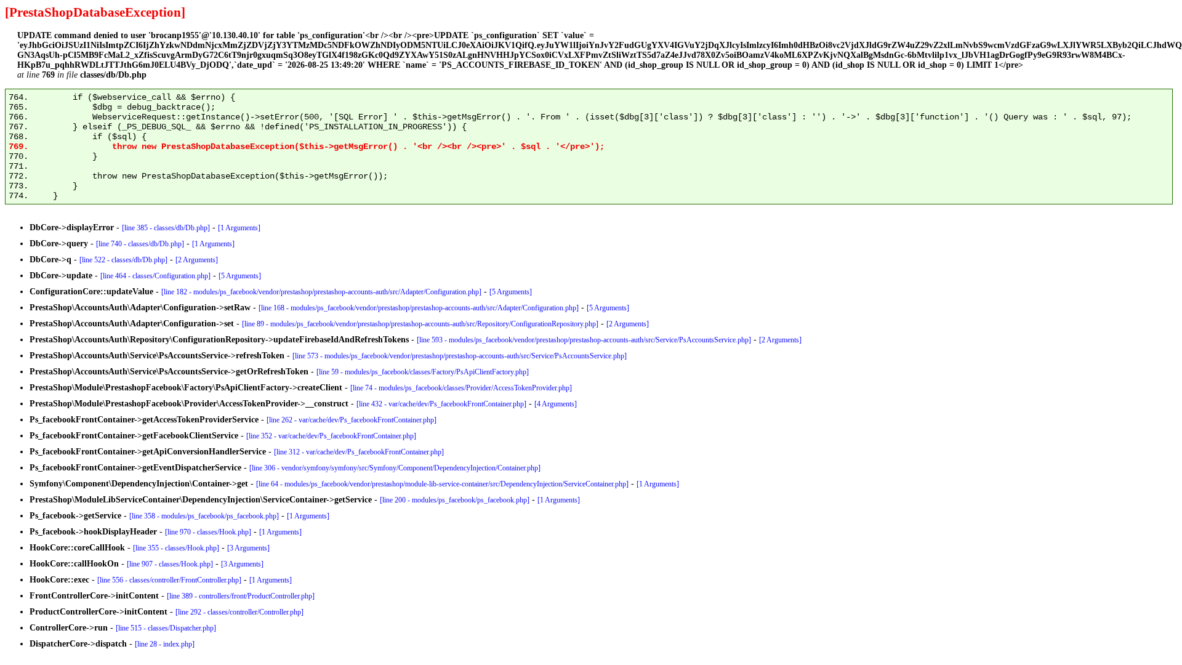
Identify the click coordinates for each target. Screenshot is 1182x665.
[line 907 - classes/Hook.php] (170, 564)
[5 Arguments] (240, 276)
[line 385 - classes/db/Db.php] (166, 228)
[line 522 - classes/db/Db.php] (123, 260)
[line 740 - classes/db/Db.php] (140, 244)
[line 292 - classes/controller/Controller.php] (239, 612)
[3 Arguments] (248, 548)
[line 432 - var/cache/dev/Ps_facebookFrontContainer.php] (441, 404)
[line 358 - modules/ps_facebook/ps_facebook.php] (204, 516)
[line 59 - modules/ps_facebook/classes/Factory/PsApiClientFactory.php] (422, 372)
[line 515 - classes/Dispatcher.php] (166, 628)
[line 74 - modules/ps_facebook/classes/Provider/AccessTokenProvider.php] (461, 388)
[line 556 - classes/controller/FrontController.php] (169, 580)
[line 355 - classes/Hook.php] (176, 548)
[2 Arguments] (196, 260)
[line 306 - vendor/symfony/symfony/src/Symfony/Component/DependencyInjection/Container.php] (395, 468)
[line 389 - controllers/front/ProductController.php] (241, 596)
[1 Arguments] (239, 228)
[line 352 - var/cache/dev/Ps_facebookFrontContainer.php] (331, 436)
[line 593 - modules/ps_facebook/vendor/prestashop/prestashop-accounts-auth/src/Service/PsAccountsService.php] (584, 340)
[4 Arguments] (555, 404)
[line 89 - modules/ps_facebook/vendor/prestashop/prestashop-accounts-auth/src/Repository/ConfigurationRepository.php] (420, 324)
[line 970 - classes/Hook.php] (208, 532)
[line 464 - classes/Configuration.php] (155, 276)
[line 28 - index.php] (165, 644)
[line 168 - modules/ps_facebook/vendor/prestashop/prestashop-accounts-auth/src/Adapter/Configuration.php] (419, 308)
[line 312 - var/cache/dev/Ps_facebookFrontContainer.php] (359, 452)
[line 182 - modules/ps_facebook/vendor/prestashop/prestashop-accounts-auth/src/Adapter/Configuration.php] (321, 292)
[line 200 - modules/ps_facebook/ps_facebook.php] (454, 500)
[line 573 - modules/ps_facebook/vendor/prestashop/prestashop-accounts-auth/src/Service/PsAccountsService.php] (459, 356)
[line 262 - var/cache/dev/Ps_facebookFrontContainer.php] (351, 420)
